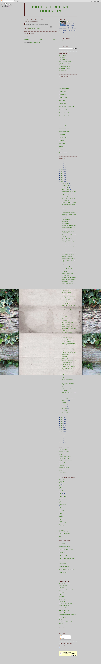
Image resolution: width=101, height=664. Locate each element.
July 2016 (64, 402)
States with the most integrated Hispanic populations (68, 261)
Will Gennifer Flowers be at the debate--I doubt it (68, 228)
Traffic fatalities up (66, 364)
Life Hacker (61, 465)
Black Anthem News (63, 552)
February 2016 (65, 413)
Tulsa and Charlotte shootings (68, 258)
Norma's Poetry (62, 134)
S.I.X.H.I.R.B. (64, 330)
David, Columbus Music (64, 533)
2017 (62, 179)
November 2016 (65, 185)
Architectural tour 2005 (64, 115)
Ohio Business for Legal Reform (66, 549)
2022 (62, 169)
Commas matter (65, 347)
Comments (63, 638)
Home (41, 39)
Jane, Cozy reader (63, 499)
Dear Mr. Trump (65, 208)
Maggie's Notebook (63, 515)
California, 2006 (62, 103)
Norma (70, 21)
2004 (62, 440)
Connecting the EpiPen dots (68, 254)
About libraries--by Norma (64, 583)
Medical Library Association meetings (67, 106)
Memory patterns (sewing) (64, 68)
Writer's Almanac (62, 472)
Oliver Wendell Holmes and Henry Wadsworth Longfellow (69, 361)
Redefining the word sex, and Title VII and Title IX (69, 393)
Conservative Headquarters (65, 456)
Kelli (60, 507)
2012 (62, 423)
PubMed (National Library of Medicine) (67, 614)
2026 (62, 161)
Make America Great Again (67, 281)
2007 (62, 434)
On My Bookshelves (63, 70)
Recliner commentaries (64, 616)
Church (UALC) (62, 55)
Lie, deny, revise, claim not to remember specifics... (68, 289)
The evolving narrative (66, 238)
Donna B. (61, 498)
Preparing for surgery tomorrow (68, 366)
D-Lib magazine (62, 591)
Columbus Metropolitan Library (66, 589)
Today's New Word (63, 152)
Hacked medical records (67, 194)
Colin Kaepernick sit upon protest (69, 328)
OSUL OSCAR (62, 612)
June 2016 (64, 404)
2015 (62, 417)
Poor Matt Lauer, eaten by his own (69, 352)
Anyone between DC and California (67, 270)
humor (38, 28)
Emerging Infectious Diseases (65, 460)
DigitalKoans (62, 598)
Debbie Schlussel (63, 496)
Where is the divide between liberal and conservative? (68, 241)
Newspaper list (62, 469)
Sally (60, 524)
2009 (62, 429)
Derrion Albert (65, 250)
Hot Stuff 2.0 (62, 601)
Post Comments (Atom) (35, 42)
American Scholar (63, 449)
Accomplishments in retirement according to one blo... (68, 218)
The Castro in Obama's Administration (66, 293)
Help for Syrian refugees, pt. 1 (68, 322)
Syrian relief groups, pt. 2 (67, 324)
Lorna (60, 513)
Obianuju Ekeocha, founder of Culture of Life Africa (68, 199)
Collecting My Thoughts (50, 9)
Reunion (61, 72)
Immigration (61, 140)
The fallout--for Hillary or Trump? (69, 287)
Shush (60, 619)
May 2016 (64, 406)
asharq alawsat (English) (64, 451)
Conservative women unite (65, 492)
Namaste (61, 516)
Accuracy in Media (63, 572)
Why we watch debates (31, 22)
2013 (62, 421)
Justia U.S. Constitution (64, 566)
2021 (62, 171)
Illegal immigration (63, 64)
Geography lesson (65, 264)
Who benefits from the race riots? (69, 252)
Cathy (60, 489)
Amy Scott (61, 481)
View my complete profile (67, 34)
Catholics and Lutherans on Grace (69, 225)
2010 (62, 427)
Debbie (60, 495)
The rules (66, 32)
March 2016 (65, 410)
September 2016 (65, 189)
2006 (62, 436)
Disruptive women (66, 386)
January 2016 (65, 415)
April (60, 485)
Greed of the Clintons (66, 196)
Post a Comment (27, 36)
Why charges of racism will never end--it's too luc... (69, 284)
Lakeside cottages (63, 125)
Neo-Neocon (62, 518)
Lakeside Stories (62, 122)
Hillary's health (65, 358)
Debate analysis (65, 221)
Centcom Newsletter (63, 555)
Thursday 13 (62, 146)
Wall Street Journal (63, 470)
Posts (62, 635)
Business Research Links (64, 546)
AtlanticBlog (62, 543)
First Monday (62, 462)
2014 (62, 419)
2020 (62, 173)
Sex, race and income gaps (67, 313)
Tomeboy (61, 623)
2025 (62, 163)
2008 (62, 432)
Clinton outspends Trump (67, 248)
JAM (60, 535)
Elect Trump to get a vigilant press (69, 268)
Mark (60, 536)
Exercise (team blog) (63, 59)
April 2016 (64, 408)
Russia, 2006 (62, 100)
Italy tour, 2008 (62, 91)
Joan (60, 502)
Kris (60, 509)
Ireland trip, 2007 (63, 94)
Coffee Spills (62, 57)
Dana (60, 493)
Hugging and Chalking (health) (66, 63)
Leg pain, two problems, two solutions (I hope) (68, 231)
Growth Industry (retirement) (65, 61)
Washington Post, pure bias (67, 266)
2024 (62, 165)
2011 (62, 425)
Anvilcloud (61, 530)
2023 (62, 167)
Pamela (60, 519)
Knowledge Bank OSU (64, 605)
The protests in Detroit (66, 372)
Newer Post (26, 39)
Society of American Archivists (65, 621)
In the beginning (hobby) (64, 66)
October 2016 (65, 187)
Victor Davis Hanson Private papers (66, 569)
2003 (62, 442)
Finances (61, 149)
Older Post (54, 39)
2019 (62, 175)
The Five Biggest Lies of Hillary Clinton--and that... (68, 380)
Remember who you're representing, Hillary (67, 336)
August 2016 (65, 400)
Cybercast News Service (64, 458)
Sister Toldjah (62, 525)
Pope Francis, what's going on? (68, 299)
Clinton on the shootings (67, 256)
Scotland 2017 (62, 82)
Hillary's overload (65, 354)
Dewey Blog (61, 596)
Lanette (60, 512)
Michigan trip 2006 (63, 109)
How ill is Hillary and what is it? (68, 311)
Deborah (61, 594)
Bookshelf (61, 587)
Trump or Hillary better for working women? (67, 302)
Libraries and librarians (64, 131)
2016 (62, 181)
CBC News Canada (63, 453)
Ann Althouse (62, 482)
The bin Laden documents (67, 244)
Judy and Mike (62, 504)
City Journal (61, 454)
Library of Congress (63, 607)
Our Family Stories (63, 137)
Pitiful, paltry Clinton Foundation (69, 277)
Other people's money (66, 309)
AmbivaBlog (62, 479)
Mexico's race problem (66, 396)
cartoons (32, 28)
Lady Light (61, 510)
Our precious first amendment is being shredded (68, 205)
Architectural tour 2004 (64, 119)
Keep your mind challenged (67, 374)
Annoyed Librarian (63, 585)
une (60, 505)
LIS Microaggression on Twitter (68, 398)
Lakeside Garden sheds (64, 128)
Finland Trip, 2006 (63, 97)
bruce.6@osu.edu (63, 40)
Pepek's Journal (62, 522)
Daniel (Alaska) (62, 592)
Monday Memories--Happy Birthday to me (67, 274)
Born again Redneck (63, 532)
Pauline (60, 521)
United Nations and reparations (68, 210)
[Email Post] (50, 26)
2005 (62, 438)
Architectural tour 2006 (64, 112)
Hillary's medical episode (67, 326)
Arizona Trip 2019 (63, 79)
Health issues (62, 143)
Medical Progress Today (64, 467)
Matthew (61, 608)
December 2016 (65, 183)
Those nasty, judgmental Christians (67, 369)
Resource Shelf (62, 617)
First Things (61, 463)
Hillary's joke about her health (68, 279)
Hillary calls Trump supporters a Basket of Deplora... (68, 340)
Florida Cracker (62, 600)
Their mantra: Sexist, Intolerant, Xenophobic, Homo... (68, 306)
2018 (62, 177)
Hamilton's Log (62, 563)
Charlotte (61, 490)
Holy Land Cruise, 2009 (64, 88)
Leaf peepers (64, 356)
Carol (60, 487)
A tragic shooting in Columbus (68, 212)
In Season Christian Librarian (65, 603)
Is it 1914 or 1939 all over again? (69, 246)
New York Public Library (64, 610)
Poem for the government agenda (69, 202)
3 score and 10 (62, 538)
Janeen (60, 501)
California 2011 (62, 85)
